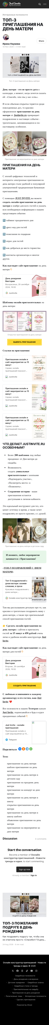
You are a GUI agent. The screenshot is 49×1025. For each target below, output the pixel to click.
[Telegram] (27, 748)
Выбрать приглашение (24, 342)
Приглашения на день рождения (26, 993)
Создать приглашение (24, 686)
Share (41, 41)
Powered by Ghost (24, 1005)
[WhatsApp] (30, 748)
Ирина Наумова (11, 44)
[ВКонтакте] (19, 748)
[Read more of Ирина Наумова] (6, 37)
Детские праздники (16, 982)
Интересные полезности (15, 14)
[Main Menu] (45, 4)
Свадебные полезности (25, 976)
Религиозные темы (14, 996)
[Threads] (22, 971)
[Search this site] (40, 4)
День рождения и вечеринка (26, 979)
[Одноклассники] (23, 748)
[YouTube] (32, 971)
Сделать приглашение (26, 999)
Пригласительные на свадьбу (26, 989)
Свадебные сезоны (36, 982)
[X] (13, 971)
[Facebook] (17, 971)
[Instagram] (36, 971)
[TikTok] (27, 971)
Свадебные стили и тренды (26, 986)
